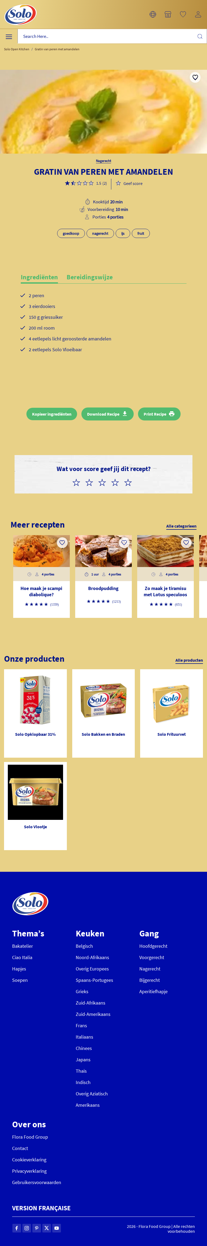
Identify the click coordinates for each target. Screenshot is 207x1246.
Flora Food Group (30, 1137)
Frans (81, 1025)
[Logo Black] (20, 3)
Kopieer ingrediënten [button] (51, 414)
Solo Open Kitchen (16, 49)
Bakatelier (22, 946)
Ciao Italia (22, 957)
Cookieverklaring (29, 1159)
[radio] (78, 481)
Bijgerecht (149, 980)
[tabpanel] (104, 331)
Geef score (133, 183)
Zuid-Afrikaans (90, 1003)
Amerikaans (88, 1105)
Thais (81, 1071)
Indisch (83, 1082)
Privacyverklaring (29, 1171)
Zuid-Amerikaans (93, 1014)
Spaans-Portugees (94, 980)
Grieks (82, 991)
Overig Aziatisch (92, 1094)
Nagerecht (149, 969)
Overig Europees (92, 969)
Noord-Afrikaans (92, 957)
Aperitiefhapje (153, 991)
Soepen (20, 980)
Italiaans (84, 1037)
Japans (83, 1059)
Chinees (84, 1048)
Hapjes (19, 969)
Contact (20, 1148)
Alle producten (189, 660)
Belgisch (84, 946)
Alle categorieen (181, 526)
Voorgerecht (151, 957)
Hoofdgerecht (153, 946)
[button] (152, 14)
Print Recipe (155, 414)
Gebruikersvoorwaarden (36, 1182)
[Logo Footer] (30, 895)
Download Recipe (103, 414)
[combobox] (112, 36)
